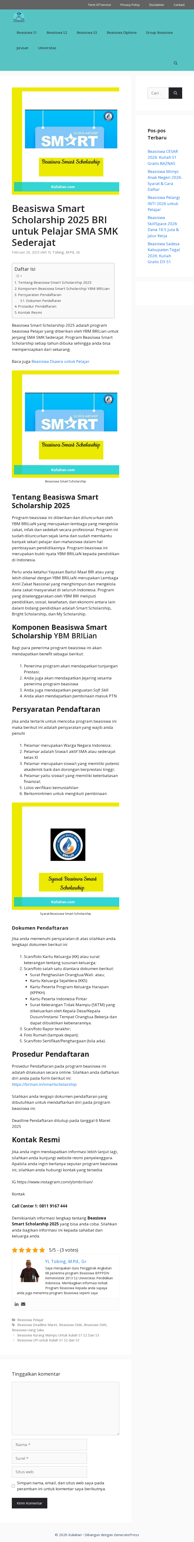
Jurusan (22, 47)
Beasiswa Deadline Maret (37, 1325)
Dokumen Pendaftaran (43, 300)
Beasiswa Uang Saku (28, 1330)
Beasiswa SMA (70, 1325)
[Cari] (175, 93)
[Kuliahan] (19, 17)
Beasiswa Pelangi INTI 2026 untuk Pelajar (164, 203)
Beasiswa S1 (27, 32)
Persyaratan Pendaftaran (39, 294)
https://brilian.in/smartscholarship (44, 1084)
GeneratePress (126, 1534)
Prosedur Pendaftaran (37, 306)
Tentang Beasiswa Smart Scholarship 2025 (55, 282)
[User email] (23, 1304)
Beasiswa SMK (95, 1325)
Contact (179, 5)
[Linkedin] (16, 1304)
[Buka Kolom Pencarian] (175, 63)
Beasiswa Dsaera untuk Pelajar (60, 361)
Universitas (47, 47)
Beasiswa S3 (87, 32)
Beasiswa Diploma (122, 32)
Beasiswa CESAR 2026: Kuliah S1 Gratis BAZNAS (163, 157)
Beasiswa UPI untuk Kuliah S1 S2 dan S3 (48, 1340)
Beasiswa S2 (57, 32)
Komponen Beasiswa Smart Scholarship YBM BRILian (64, 288)
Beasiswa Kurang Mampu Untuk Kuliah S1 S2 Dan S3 (58, 1335)
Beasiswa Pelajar (30, 1320)
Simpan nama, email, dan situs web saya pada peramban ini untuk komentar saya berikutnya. (61, 1486)
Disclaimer (156, 5)
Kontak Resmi (30, 312)
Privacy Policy (130, 5)
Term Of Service (99, 5)
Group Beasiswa (159, 32)
